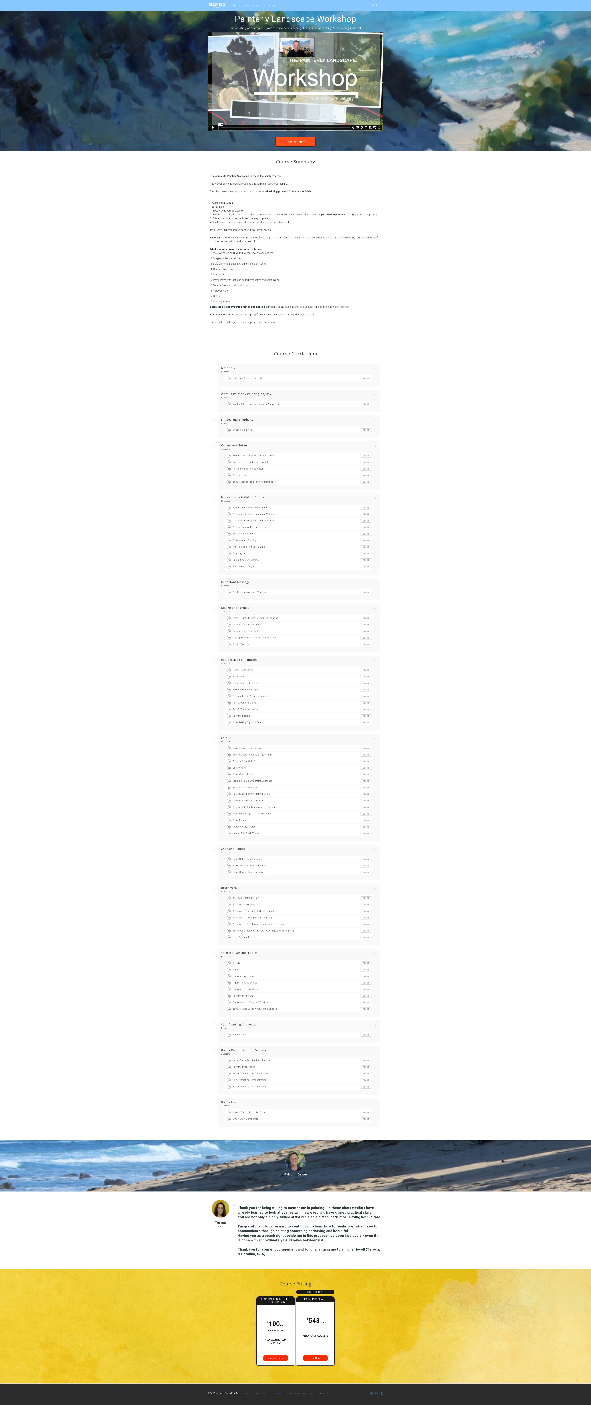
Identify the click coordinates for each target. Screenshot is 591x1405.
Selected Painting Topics (239, 952)
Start (366, 379)
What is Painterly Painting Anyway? (247, 394)
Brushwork (229, 887)
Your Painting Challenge (238, 1024)
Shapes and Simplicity (237, 419)
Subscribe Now (275, 1358)
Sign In (374, 5)
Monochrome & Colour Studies (243, 497)
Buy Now (315, 1358)
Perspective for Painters (239, 659)
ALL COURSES (252, 5)
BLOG (283, 5)
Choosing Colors (233, 848)
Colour (226, 737)
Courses (255, 1393)
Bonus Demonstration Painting (244, 1050)
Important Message (235, 582)
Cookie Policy (324, 1393)
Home (245, 1393)
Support (266, 1393)
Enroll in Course (295, 142)
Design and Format (235, 607)
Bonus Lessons (232, 1102)
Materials (228, 368)
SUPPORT (270, 5)
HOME (236, 5)
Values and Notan (234, 445)
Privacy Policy (306, 1393)
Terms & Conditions (284, 1393)
